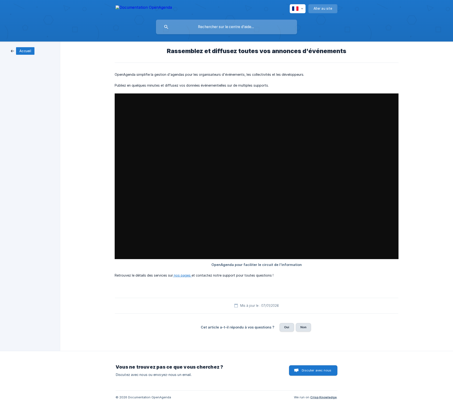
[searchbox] (226, 27)
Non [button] (303, 327)
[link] (22, 50)
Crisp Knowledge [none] (323, 397)
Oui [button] (286, 327)
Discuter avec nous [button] (316, 370)
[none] (144, 8)
